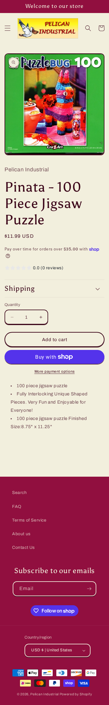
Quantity (12, 305)
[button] (7, 28)
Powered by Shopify (76, 694)
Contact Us (23, 547)
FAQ (16, 506)
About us (21, 534)
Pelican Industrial (44, 694)
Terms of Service (29, 520)
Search (19, 492)
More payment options (55, 371)
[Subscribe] (89, 588)
